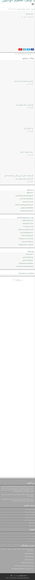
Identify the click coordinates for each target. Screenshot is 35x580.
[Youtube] (21, 576)
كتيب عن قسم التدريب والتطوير (25, 229)
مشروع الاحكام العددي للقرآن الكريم (24, 195)
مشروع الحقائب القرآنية (27, 235)
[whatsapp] (15, 576)
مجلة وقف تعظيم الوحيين (27, 208)
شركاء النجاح (32, 539)
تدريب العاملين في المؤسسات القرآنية (24, 205)
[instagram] (17, 576)
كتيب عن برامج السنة (28, 226)
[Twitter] (25, 576)
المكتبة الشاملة (29, 254)
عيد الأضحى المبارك (28, 128)
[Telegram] (11, 576)
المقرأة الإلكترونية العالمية (26, 211)
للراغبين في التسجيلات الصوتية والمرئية (23, 81)
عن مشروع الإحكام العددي (26, 232)
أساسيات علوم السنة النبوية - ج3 (22, 9)
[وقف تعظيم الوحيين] (17, 4)
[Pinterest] (23, 576)
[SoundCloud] (19, 576)
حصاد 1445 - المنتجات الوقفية (26, 244)
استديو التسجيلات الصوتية (26, 152)
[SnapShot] (13, 576)
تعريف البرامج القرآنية (28, 223)
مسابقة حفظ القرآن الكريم (26, 199)
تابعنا (33, 536)
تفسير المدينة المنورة (28, 202)
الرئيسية (33, 9)
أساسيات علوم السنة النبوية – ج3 (23, 53)
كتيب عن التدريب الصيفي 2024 (26, 238)
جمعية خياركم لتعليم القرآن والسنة (24, 266)
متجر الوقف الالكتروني (28, 260)
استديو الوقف (30, 192)
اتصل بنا (33, 541)
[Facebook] (26, 576)
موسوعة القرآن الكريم (28, 257)
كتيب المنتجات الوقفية (27, 220)
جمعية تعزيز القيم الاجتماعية (26, 263)
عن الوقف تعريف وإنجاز (27, 241)
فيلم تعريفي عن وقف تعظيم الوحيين (24, 105)
